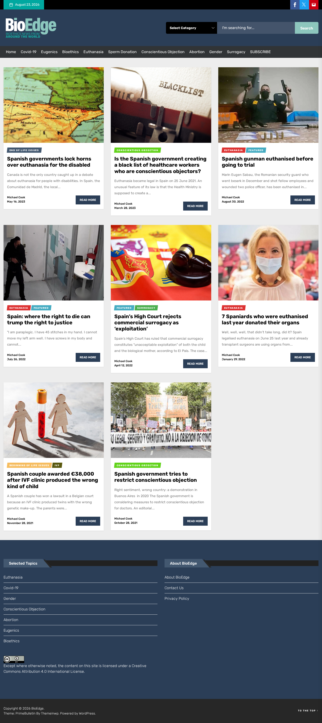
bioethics (70, 52)
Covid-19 (28, 52)
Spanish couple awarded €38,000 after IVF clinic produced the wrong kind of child (52, 480)
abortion (197, 52)
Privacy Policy (177, 598)
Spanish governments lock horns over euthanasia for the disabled (49, 162)
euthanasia (93, 52)
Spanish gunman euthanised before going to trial (267, 162)
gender (215, 52)
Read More (88, 200)
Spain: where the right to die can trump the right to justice (48, 319)
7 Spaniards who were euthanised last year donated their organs (265, 319)
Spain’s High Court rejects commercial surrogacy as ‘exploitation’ (147, 322)
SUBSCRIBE (260, 52)
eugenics (49, 52)
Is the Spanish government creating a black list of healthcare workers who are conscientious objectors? (160, 165)
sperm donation (122, 52)
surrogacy (236, 52)
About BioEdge (177, 577)
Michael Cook (16, 197)
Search (306, 28)
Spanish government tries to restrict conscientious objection (155, 477)
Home (11, 52)
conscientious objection (163, 52)
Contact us (174, 588)
